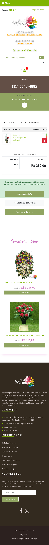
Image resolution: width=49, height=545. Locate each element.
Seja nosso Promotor (10, 447)
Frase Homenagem (9, 464)
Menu (7, 3)
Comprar (24, 293)
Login (34, 10)
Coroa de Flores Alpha (19, 282)
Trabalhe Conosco (9, 443)
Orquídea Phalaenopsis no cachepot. (19, 137)
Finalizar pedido (22, 212)
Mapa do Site (24, 535)
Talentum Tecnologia (30, 538)
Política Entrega (8, 469)
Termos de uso (8, 456)
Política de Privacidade (11, 460)
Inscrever (10, 499)
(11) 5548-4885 (24, 86)
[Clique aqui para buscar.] (41, 57)
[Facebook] (10, 10)
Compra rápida (23, 194)
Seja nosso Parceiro (10, 452)
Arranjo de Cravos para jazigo (24, 335)
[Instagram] (14, 10)
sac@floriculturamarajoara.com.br (19, 424)
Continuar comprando (26, 203)
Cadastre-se (43, 10)
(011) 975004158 (26, 50)
